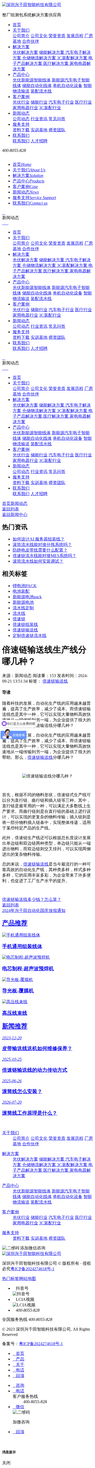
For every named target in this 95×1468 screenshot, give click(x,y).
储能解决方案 (52, 52)
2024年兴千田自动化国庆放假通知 (33, 910)
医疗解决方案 (56, 63)
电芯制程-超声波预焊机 (28, 968)
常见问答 (57, 119)
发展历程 (74, 35)
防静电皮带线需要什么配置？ (40, 550)
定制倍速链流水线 (29, 635)
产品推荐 (14, 923)
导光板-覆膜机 (18, 990)
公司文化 (39, 35)
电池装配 (21, 591)
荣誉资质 (57, 35)
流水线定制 (23, 608)
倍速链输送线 (25, 630)
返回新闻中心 (14, 514)
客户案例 (21, 96)
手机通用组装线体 (22, 946)
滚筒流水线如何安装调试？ (38, 561)
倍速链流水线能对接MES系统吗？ (44, 555)
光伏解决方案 (25, 52)
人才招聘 (39, 141)
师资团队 (57, 130)
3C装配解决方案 (72, 58)
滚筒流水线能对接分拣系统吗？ (42, 544)
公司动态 (21, 119)
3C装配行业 (50, 107)
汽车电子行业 (61, 102)
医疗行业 (83, 102)
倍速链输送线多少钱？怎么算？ (31, 899)
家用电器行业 (25, 107)
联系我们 (21, 135)
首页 (17, 24)
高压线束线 (14, 1013)
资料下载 (21, 130)
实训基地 (39, 130)
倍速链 (19, 619)
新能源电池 (23, 602)
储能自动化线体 (37, 85)
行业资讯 (39, 119)
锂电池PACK (25, 585)
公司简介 (21, 35)
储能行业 (39, 102)
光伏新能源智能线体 (32, 80)
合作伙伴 (30, 41)
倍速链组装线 (25, 624)
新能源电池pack (27, 597)
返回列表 (10, 509)
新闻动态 (21, 113)
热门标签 (10, 1278)
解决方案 (21, 47)
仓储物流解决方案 (39, 58)
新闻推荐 (14, 1026)
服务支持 (21, 124)
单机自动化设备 (67, 85)
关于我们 (21, 30)
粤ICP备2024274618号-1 (32, 1269)
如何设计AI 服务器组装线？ (39, 539)
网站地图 (27, 1278)
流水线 (19, 613)
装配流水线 (41, 91)
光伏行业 (21, 102)
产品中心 (21, 74)
